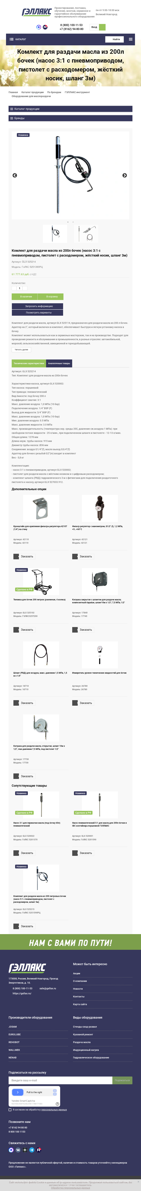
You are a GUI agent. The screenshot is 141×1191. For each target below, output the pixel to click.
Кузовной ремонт (83, 1034)
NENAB (13, 1057)
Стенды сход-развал (85, 1026)
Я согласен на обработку (40, 1109)
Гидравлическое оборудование (91, 1057)
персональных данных (54, 1109)
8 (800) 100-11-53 (71, 25)
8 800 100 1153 (17, 1131)
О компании (80, 981)
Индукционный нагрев (86, 1050)
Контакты (78, 996)
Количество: (19, 283)
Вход (94, 27)
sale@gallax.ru (48, 988)
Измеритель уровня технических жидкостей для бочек (99, 673)
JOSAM (13, 1026)
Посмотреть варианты (38, 312)
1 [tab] (68, 222)
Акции (76, 973)
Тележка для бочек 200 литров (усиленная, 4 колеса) (39, 599)
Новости (78, 988)
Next (125, 175)
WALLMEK (14, 1050)
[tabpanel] (70, 175)
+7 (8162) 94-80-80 (71, 29)
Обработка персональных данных (70, 1188)
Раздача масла (82, 1042)
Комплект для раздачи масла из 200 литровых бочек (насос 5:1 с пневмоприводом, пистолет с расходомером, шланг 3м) (39, 899)
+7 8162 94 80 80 (18, 1127)
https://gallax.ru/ (22, 993)
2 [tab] (73, 222)
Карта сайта (80, 1004)
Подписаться (122, 1080)
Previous (15, 175)
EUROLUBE (15, 1034)
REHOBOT (14, 1042)
